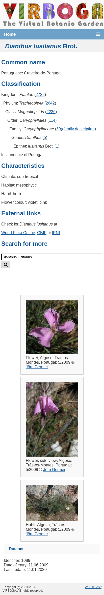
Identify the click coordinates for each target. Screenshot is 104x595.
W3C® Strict (93, 587)
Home (10, 34)
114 (52, 120)
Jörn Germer (37, 367)
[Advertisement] (57, 277)
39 (58, 129)
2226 (51, 112)
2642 (50, 103)
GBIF (41, 233)
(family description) (79, 129)
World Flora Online (18, 233)
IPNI (56, 233)
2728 (40, 94)
